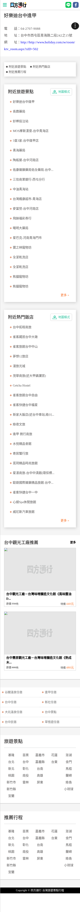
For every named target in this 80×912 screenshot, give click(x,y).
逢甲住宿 (51, 692)
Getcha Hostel (21, 385)
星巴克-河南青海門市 (27, 237)
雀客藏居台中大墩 (25, 337)
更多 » (65, 295)
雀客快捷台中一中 (25, 492)
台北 (11, 762)
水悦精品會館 (22, 443)
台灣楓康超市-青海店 (27, 199)
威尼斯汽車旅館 (24, 511)
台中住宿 (11, 702)
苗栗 (26, 755)
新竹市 (11, 782)
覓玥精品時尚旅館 (25, 463)
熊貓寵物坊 (20, 276)
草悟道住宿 (52, 721)
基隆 (11, 755)
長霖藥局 (19, 111)
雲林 (26, 782)
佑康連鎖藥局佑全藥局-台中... (33, 169)
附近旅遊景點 (17, 66)
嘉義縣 (40, 762)
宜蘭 (11, 796)
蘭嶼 (69, 775)
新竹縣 (11, 789)
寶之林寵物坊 (22, 247)
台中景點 (51, 712)
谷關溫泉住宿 (13, 692)
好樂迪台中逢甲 (24, 101)
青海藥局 (19, 150)
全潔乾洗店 (20, 257)
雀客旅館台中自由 (25, 395)
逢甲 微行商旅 (22, 434)
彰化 (26, 768)
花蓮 (54, 755)
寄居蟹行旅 (20, 453)
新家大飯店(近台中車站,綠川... (33, 414)
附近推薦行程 (17, 71)
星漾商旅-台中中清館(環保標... (33, 473)
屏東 (40, 782)
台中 (26, 762)
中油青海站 (20, 189)
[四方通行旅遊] (18, 6)
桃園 (11, 775)
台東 (54, 762)
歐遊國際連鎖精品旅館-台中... (33, 482)
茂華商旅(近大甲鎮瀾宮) (29, 375)
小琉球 (68, 789)
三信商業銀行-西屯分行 (29, 179)
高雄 (40, 775)
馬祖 (69, 768)
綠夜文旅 (19, 424)
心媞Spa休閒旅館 (24, 502)
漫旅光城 (19, 366)
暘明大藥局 (20, 228)
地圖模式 (64, 91)
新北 (11, 768)
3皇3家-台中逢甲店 (26, 140)
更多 (73, 542)
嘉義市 (40, 755)
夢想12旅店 (20, 356)
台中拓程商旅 (22, 327)
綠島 (69, 782)
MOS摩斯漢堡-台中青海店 (31, 131)
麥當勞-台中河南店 (26, 208)
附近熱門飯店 (41, 66)
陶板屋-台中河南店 (26, 160)
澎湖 (69, 755)
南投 (26, 775)
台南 (40, 768)
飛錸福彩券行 (22, 218)
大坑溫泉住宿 (13, 712)
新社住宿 (51, 702)
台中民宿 (11, 721)
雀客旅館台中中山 (25, 346)
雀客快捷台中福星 (25, 405)
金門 (69, 762)
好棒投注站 (20, 121)
